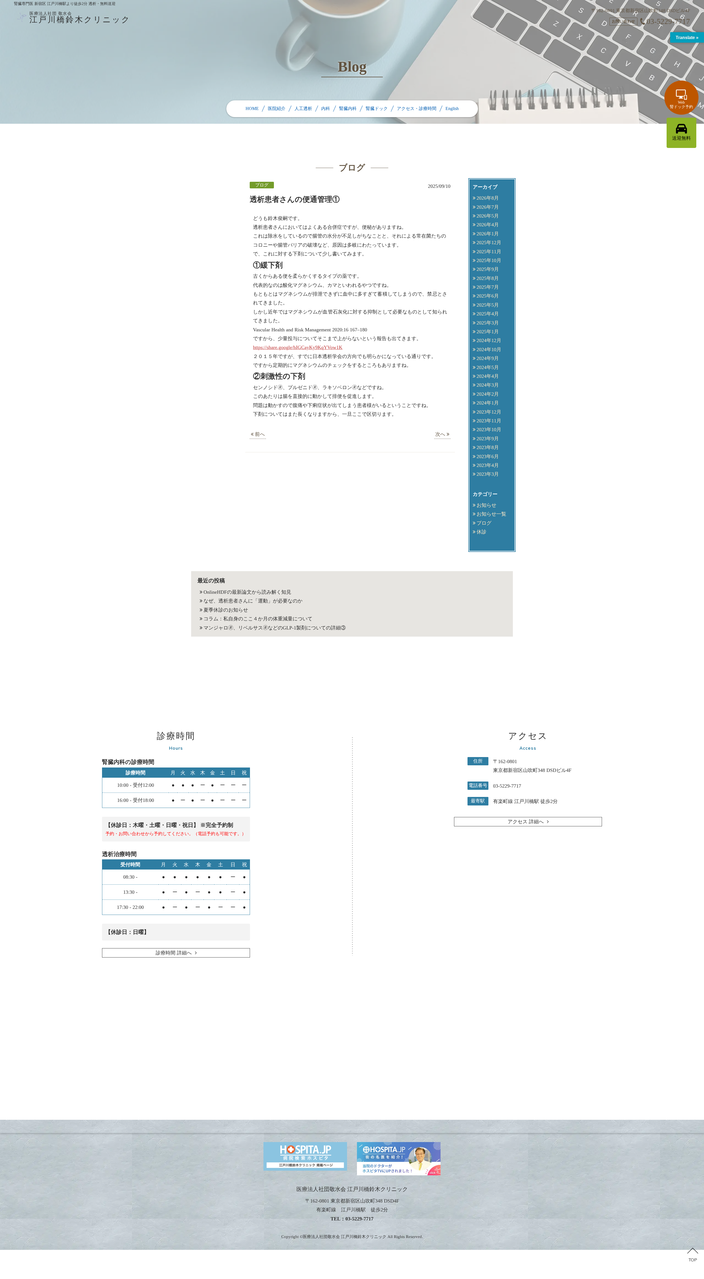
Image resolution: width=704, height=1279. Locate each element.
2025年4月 (488, 314)
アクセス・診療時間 (416, 108)
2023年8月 (488, 447)
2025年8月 (488, 278)
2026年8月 (488, 198)
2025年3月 (488, 323)
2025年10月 (489, 260)
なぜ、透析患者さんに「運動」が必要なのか (253, 601)
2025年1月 (488, 331)
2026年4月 (488, 224)
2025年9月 (488, 269)
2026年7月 (488, 207)
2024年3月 (488, 385)
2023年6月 (488, 456)
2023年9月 (488, 438)
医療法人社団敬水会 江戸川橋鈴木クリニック (344, 1236)
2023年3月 (488, 474)
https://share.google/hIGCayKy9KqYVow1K (297, 347)
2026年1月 (488, 233)
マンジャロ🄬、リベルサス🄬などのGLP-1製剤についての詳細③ (275, 628)
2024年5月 (488, 367)
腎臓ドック (377, 108)
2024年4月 (488, 376)
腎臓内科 (348, 108)
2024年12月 (489, 340)
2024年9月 (488, 358)
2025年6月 (488, 296)
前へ (259, 434)
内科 (325, 108)
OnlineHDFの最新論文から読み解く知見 (247, 592)
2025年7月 (488, 287)
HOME (252, 108)
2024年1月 (488, 403)
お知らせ (486, 505)
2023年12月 (489, 412)
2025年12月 (489, 242)
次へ (441, 434)
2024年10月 (489, 349)
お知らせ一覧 (491, 514)
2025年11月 (489, 251)
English (452, 108)
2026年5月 (488, 216)
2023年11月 (489, 420)
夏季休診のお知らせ (226, 610)
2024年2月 (488, 394)
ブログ (484, 523)
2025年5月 (488, 305)
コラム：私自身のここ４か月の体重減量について (258, 618)
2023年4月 (488, 465)
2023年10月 (489, 429)
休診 (481, 532)
